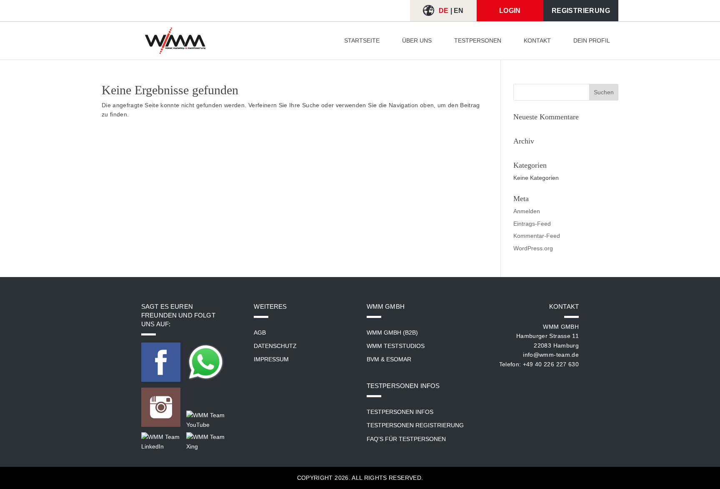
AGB (260, 332)
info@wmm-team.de (551, 354)
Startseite (362, 41)
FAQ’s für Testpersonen (406, 439)
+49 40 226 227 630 (551, 364)
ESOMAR (398, 359)
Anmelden (526, 211)
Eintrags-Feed (532, 223)
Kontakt (537, 41)
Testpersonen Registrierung (415, 425)
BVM (373, 359)
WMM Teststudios (396, 346)
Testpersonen (477, 41)
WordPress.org (533, 248)
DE (444, 10)
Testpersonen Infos (400, 411)
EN (459, 10)
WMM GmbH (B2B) (392, 332)
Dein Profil (591, 41)
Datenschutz (275, 346)
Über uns (417, 41)
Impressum (271, 359)
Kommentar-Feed (536, 235)
